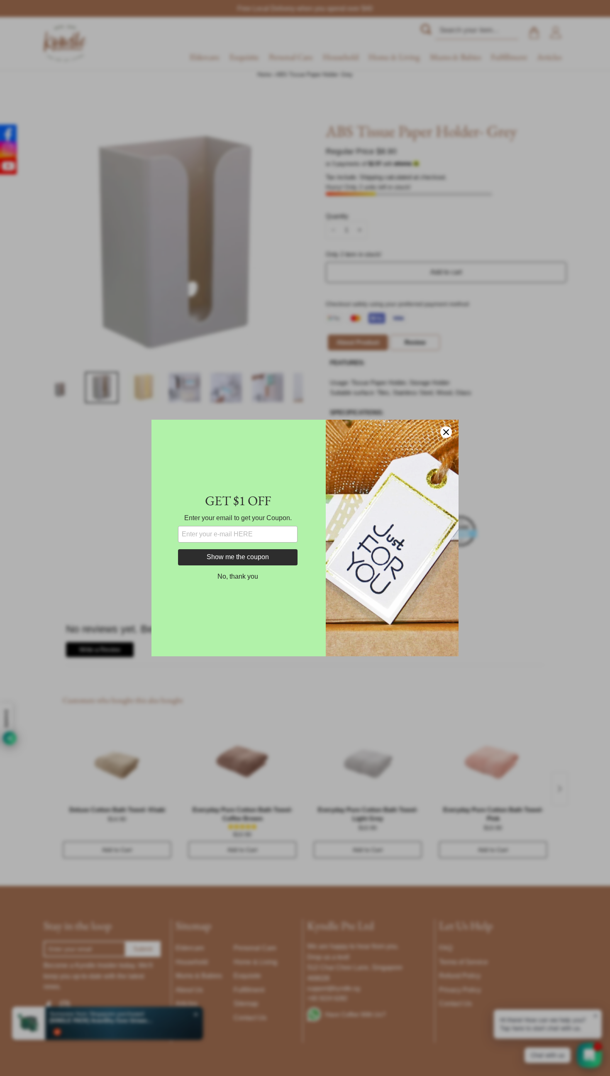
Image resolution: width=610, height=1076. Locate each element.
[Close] (446, 432)
